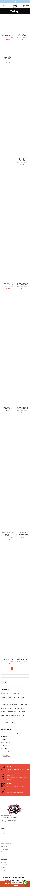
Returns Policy (4, 849)
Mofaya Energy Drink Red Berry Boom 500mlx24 (8, 57)
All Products (4, 831)
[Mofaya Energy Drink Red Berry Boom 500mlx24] (8, 48)
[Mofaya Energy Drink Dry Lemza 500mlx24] (8, 599)
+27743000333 (11, 821)
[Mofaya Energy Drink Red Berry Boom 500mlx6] (8, 348)
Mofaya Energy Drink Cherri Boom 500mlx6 (22, 533)
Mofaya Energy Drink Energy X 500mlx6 (22, 284)
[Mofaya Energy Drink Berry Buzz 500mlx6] (8, 224)
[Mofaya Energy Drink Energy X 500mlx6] (22, 224)
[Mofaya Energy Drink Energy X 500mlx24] (22, 26)
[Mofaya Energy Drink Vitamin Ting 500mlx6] (22, 348)
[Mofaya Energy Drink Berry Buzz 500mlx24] (8, 26)
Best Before (4, 862)
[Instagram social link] (16, 2)
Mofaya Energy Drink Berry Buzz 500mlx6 (8, 284)
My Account (4, 846)
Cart (2, 836)
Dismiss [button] (27, 884)
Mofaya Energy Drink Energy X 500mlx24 (22, 34)
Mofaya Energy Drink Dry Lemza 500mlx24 (8, 658)
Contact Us (4, 851)
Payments (3, 867)
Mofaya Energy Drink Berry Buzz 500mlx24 (8, 34)
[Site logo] (15, 5)
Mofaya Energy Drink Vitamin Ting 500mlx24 (22, 159)
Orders (3, 833)
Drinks (4, 37)
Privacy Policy (4, 870)
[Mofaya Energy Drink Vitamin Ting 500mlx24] (22, 99)
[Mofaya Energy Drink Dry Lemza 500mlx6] (22, 599)
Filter (4, 682)
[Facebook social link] (14, 2)
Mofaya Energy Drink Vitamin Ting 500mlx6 (22, 408)
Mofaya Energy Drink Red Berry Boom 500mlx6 (8, 409)
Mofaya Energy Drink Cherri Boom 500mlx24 (8, 534)
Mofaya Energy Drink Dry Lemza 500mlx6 (22, 658)
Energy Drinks (9, 37)
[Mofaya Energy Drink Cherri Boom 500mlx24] (8, 473)
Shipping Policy (5, 864)
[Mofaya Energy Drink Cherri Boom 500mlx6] (22, 473)
